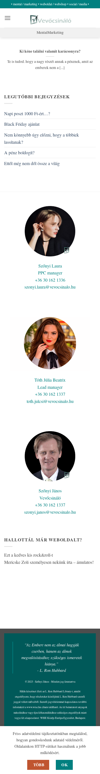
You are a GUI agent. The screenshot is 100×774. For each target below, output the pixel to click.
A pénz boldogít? (19, 152)
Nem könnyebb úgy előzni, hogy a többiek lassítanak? (41, 138)
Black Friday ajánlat (21, 124)
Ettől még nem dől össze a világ (32, 163)
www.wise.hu (34, 707)
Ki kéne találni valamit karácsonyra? (50, 51)
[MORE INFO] (38, 765)
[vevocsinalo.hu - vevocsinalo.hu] (50, 18)
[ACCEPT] (64, 765)
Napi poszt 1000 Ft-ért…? (27, 113)
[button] (7, 18)
